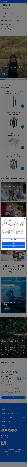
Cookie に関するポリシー (8, 236)
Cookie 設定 (13, 239)
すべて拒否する (13, 243)
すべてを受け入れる (13, 247)
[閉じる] (24, 218)
